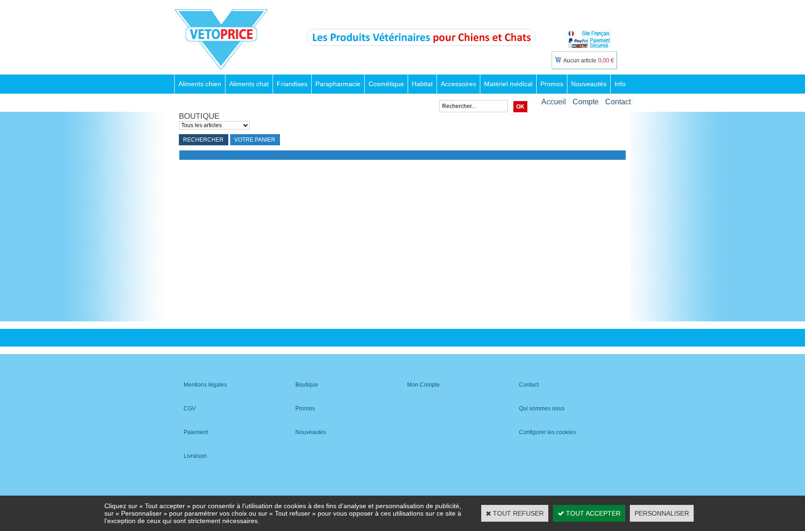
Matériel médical (508, 84)
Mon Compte (423, 384)
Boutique (306, 384)
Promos (551, 84)
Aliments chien (199, 84)
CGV (190, 408)
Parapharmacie (338, 84)
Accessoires (458, 84)
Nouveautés (589, 84)
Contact (618, 102)
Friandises (292, 84)
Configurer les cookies (547, 432)
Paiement (196, 432)
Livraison (195, 456)
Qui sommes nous (542, 408)
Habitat (422, 84)
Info (620, 84)
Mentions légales (205, 384)
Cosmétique (386, 84)
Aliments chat (249, 84)
